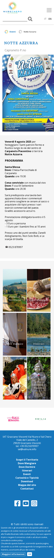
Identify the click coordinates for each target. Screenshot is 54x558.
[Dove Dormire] (14, 354)
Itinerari (27, 470)
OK (29, 554)
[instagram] (34, 505)
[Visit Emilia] (13, 418)
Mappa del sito (27, 485)
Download (27, 481)
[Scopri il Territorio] (14, 310)
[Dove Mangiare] (39, 310)
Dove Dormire (27, 467)
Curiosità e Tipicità (27, 477)
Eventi (13, 31)
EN (50, 19)
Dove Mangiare (27, 463)
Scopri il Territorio (27, 459)
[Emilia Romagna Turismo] (40, 418)
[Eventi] (14, 398)
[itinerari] (39, 354)
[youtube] (26, 505)
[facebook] (17, 505)
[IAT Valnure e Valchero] (18, 7)
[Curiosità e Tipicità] (39, 398)
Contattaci (27, 488)
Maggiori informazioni (13, 554)
